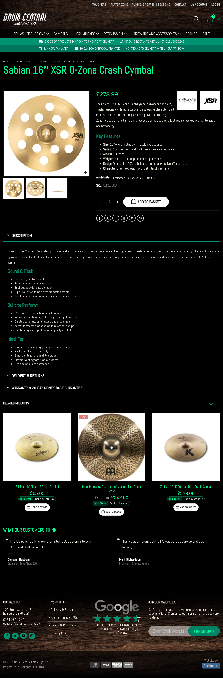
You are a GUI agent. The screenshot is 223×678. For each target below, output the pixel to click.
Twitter (107, 218)
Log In (215, 5)
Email (132, 218)
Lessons (164, 5)
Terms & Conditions (64, 625)
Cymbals (61, 33)
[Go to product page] (37, 447)
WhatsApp (140, 218)
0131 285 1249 (13, 619)
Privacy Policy (60, 633)
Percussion (113, 33)
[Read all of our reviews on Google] (117, 607)
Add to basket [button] (39, 507)
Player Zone (119, 5)
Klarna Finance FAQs (64, 617)
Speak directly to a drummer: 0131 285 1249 (154, 42)
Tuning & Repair (143, 5)
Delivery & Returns (63, 609)
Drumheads (85, 33)
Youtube (23, 636)
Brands (191, 33)
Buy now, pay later (55, 48)
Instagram (32, 636)
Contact (180, 5)
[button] (196, 19)
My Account (199, 5)
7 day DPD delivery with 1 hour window (157, 48)
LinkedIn (115, 218)
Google (134, 628)
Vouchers (99, 5)
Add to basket (149, 201)
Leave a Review (117, 632)
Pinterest (124, 218)
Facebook (99, 218)
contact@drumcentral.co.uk (21, 623)
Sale (206, 33)
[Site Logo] (25, 19)
